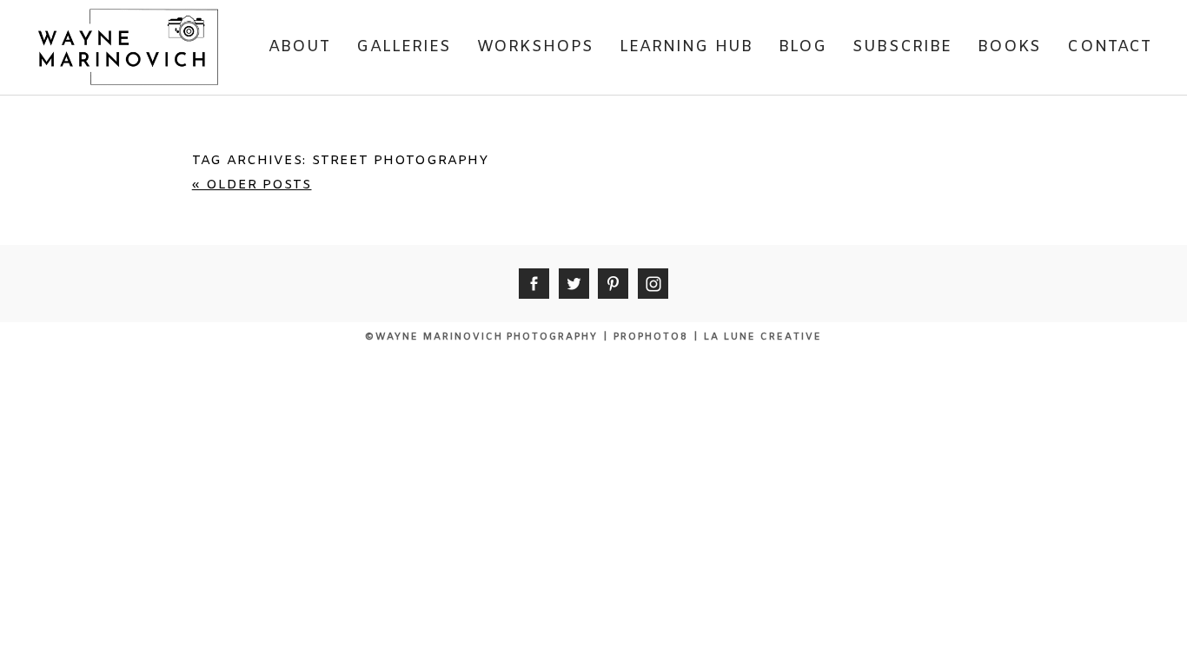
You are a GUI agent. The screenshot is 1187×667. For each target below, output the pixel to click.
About (299, 46)
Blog (802, 46)
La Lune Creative (763, 337)
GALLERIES (403, 46)
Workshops (535, 46)
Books (1009, 46)
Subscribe (902, 46)
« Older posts (252, 185)
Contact (1109, 46)
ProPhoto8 (650, 337)
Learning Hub (686, 46)
